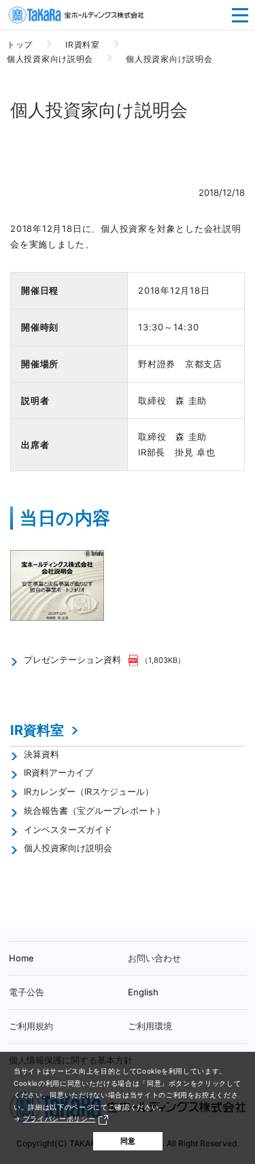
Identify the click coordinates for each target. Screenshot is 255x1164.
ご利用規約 (31, 1026)
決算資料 (41, 754)
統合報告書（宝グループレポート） (94, 810)
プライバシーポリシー (59, 1118)
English (143, 992)
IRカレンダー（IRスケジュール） (89, 791)
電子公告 (26, 992)
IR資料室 (82, 44)
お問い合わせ (154, 958)
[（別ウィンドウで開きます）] (135, 659)
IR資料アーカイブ (58, 772)
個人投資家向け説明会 (50, 59)
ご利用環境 (150, 1026)
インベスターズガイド (68, 829)
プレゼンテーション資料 (72, 659)
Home (21, 958)
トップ (20, 44)
